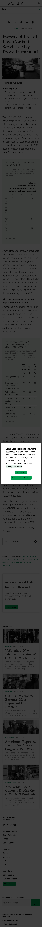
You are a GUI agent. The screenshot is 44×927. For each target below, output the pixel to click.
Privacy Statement (14, 466)
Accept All (21, 472)
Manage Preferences (21, 478)
